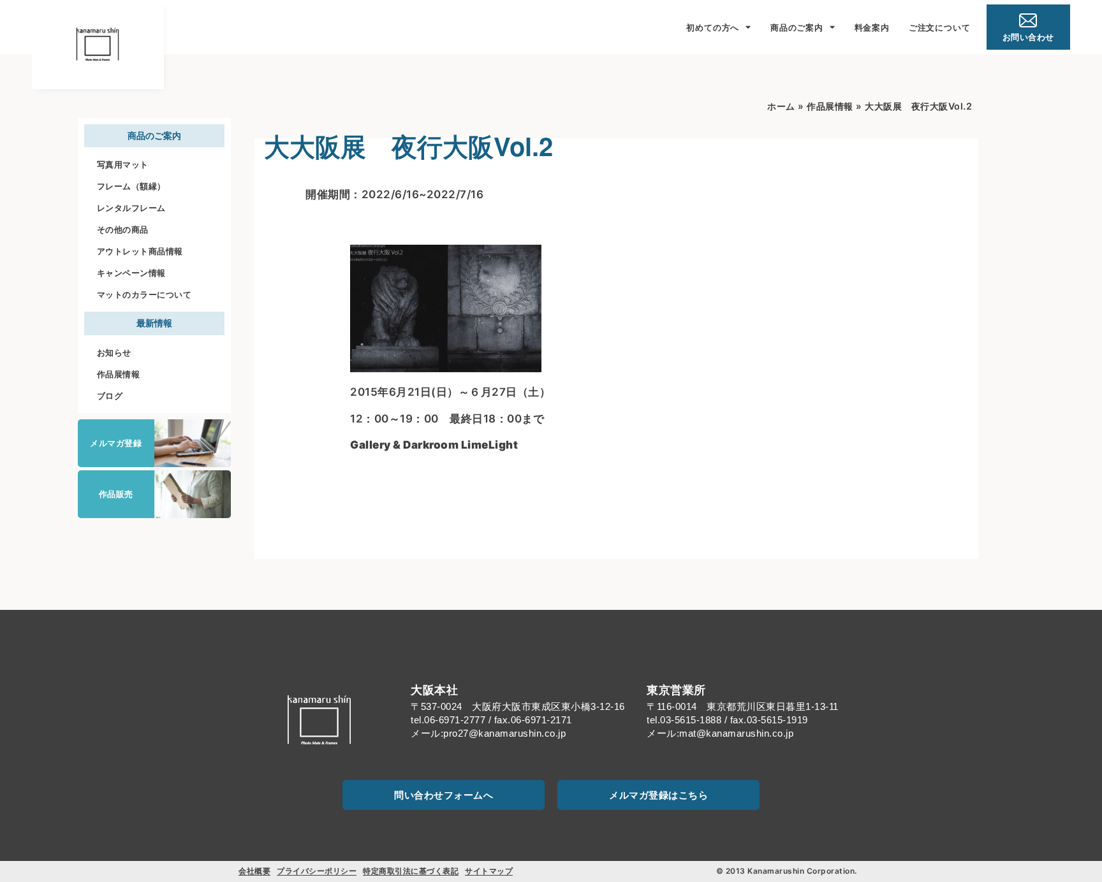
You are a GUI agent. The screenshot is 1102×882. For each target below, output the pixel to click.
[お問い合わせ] (1028, 20)
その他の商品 (123, 229)
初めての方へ (712, 27)
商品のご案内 (796, 27)
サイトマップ (489, 871)
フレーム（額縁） (131, 186)
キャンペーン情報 (131, 273)
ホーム (781, 106)
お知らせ (114, 352)
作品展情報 (118, 374)
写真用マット (123, 164)
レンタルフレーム (131, 208)
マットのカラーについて (144, 294)
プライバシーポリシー (316, 871)
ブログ (110, 396)
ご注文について (940, 27)
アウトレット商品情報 (140, 251)
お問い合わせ (1028, 37)
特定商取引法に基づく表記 (411, 871)
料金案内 (872, 27)
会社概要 (254, 871)
